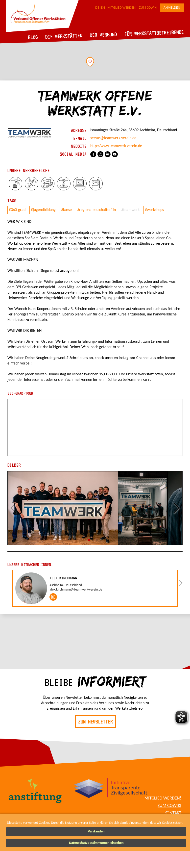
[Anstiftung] (35, 791)
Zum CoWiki (148, 8)
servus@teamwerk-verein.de (113, 138)
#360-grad (17, 210)
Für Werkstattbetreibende (154, 32)
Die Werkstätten (64, 36)
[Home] (42, 31)
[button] (90, 62)
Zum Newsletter (95, 721)
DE (97, 8)
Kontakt (173, 813)
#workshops (154, 210)
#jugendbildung (43, 210)
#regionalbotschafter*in (96, 210)
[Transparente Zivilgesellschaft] (110, 789)
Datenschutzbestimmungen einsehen (96, 843)
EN (103, 8)
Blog (33, 37)
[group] (95, 588)
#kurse (66, 210)
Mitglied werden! (122, 8)
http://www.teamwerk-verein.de (116, 146)
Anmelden (172, 8)
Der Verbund (103, 34)
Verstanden (96, 831)
